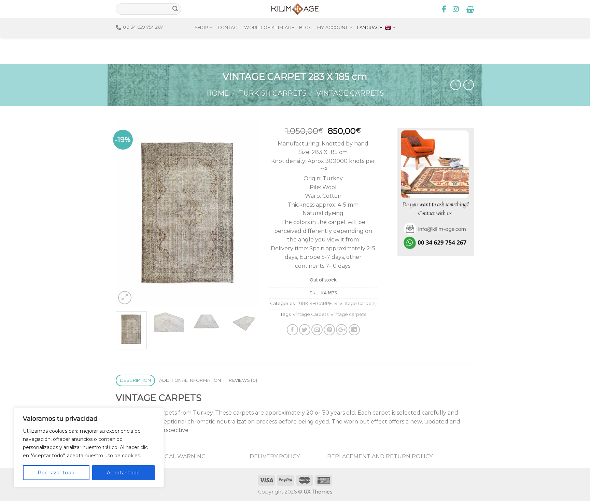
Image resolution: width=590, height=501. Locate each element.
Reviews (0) (243, 380)
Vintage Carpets (350, 93)
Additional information (190, 380)
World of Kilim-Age (269, 27)
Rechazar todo (56, 473)
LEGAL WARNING (182, 456)
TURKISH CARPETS (272, 93)
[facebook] (444, 9)
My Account (332, 27)
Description (135, 380)
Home (217, 93)
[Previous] (127, 212)
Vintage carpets (348, 314)
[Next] (247, 212)
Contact (229, 27)
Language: (371, 27)
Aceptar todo (123, 473)
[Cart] (470, 9)
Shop (201, 27)
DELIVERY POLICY (275, 456)
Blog (305, 27)
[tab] (135, 381)
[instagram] (456, 9)
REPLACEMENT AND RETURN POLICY (380, 456)
